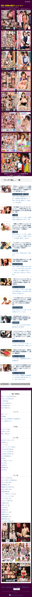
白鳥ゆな (14, 293)
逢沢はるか (17, 272)
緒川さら (27, 238)
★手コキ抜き (15, 196)
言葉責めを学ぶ (25, 587)
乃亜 (19, 200)
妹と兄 (3, 463)
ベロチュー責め (24, 289)
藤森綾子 (16, 360)
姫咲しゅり (29, 345)
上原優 (24, 236)
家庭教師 (3, 467)
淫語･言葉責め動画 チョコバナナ (12, 5)
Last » (27, 384)
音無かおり (24, 272)
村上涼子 (23, 379)
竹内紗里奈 (18, 202)
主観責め (22, 375)
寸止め (3, 507)
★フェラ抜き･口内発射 (18, 266)
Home (3, 587)
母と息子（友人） (6, 440)
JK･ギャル (19, 312)
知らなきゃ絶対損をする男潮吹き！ (11, 418)
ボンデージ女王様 (6, 451)
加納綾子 (23, 270)
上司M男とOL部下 (6, 454)
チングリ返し (23, 217)
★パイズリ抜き (5, 478)
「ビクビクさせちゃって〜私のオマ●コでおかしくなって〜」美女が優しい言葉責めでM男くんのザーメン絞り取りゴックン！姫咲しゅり (21, 335)
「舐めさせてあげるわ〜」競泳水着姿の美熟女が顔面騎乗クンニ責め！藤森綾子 (21, 351)
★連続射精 (4, 491)
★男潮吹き (23, 196)
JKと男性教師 (5, 456)
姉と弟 (3, 469)
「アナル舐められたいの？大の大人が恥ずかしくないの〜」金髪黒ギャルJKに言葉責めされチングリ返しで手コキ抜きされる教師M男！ (21, 301)
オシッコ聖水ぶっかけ (7, 494)
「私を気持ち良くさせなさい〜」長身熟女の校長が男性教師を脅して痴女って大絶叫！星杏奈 (21, 318)
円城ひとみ (17, 270)
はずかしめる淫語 (17, 194)
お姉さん (25, 219)
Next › (22, 384)
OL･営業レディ (5, 460)
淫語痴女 (3, 416)
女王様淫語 (16, 322)
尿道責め (3, 509)
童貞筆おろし (5, 512)
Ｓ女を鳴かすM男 (26, 291)
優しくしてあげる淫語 (18, 287)
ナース (28, 198)
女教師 (21, 253)
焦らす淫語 (4, 407)
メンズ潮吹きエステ (6, 421)
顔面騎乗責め (23, 358)
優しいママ (4, 414)
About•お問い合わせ (10, 587)
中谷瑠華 (16, 238)
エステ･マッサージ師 (7, 447)
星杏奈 (22, 327)
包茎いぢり (4, 505)
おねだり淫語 (5, 403)
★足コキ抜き (5, 489)
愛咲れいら (24, 200)
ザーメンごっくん (17, 343)
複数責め (17, 198)
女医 (2, 458)
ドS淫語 (26, 194)
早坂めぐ (22, 238)
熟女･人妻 (15, 200)
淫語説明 (18, 587)
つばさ (23, 312)
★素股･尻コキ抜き (6, 487)
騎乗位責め (24, 198)
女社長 (3, 465)
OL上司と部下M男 (6, 449)
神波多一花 (21, 293)
